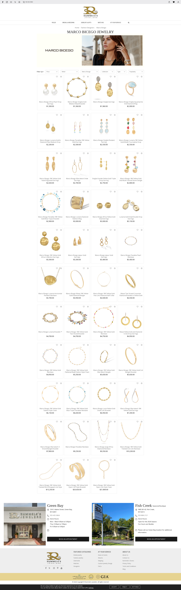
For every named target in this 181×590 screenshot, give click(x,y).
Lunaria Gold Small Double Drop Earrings (130, 218)
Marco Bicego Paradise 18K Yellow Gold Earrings (77, 141)
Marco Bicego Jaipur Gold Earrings (77, 256)
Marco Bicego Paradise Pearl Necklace (131, 256)
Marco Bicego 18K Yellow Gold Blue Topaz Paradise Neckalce (77, 409)
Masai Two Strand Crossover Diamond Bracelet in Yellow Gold (130, 294)
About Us (125, 555)
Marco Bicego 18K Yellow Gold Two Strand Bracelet (77, 333)
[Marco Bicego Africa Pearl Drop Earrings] (50, 88)
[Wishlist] (174, 2)
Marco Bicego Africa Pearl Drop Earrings (50, 103)
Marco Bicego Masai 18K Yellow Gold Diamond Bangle (77, 294)
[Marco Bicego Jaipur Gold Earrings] (77, 241)
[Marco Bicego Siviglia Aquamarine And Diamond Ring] (131, 88)
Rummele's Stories (128, 561)
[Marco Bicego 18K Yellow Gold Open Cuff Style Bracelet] (77, 471)
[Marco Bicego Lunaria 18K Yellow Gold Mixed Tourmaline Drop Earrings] (131, 126)
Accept (114, 587)
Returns (100, 558)
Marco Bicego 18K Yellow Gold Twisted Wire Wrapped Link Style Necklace (50, 487)
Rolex (54, 22)
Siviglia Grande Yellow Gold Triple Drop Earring (104, 179)
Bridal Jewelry (78, 555)
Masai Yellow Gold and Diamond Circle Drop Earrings (131, 333)
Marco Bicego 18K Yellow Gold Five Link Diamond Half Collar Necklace (104, 295)
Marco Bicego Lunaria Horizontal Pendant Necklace (50, 294)
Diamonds (77, 561)
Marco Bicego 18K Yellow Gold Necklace (104, 333)
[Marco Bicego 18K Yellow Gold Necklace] (104, 318)
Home (77, 28)
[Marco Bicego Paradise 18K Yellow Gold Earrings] (77, 126)
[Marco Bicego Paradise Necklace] (77, 433)
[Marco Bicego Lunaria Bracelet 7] (50, 318)
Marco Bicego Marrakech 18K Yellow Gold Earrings (130, 409)
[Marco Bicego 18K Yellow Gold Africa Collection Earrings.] (50, 241)
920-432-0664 (55, 515)
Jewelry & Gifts (86, 22)
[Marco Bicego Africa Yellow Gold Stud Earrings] (104, 203)
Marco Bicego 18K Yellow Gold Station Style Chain (50, 409)
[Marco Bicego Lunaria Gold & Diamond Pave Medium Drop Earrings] (50, 126)
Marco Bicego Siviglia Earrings (104, 102)
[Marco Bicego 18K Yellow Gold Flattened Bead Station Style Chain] (77, 356)
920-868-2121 (143, 515)
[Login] (178, 2)
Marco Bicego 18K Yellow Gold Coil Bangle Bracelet (131, 371)
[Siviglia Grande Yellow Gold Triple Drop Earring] (104, 164)
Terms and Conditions (129, 566)
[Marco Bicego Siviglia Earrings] (104, 88)
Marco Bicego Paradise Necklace (77, 447)
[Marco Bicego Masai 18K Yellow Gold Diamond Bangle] (77, 279)
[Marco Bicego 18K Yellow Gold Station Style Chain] (50, 394)
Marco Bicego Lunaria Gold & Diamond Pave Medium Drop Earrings (50, 142)
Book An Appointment (68, 539)
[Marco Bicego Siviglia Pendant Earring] (104, 126)
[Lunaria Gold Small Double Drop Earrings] (131, 203)
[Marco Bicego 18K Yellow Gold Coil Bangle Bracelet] (131, 356)
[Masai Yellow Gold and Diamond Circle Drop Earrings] (131, 318)
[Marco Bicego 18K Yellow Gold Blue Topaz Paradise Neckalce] (77, 394)
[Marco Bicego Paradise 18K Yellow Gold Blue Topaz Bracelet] (50, 203)
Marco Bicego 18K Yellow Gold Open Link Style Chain (104, 486)
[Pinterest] (57, 568)
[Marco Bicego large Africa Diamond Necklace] (104, 433)
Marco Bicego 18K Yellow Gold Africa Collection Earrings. (50, 256)
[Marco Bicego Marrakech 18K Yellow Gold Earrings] (131, 394)
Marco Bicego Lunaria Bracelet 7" (50, 332)
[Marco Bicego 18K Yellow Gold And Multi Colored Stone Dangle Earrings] (131, 164)
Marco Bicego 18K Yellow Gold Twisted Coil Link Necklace (130, 448)
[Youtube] (11, 1)
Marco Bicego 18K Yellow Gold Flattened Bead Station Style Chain (77, 371)
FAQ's (100, 566)
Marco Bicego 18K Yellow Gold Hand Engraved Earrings (50, 179)
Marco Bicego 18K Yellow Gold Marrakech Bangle (104, 371)
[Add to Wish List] (57, 77)
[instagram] (7, 1)
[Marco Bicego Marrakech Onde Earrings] (77, 164)
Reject (124, 587)
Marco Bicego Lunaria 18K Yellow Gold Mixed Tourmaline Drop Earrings (131, 142)
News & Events (102, 555)
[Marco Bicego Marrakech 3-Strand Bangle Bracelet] (50, 433)
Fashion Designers (87, 28)
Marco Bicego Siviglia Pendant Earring (104, 141)
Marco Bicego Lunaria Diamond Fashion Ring (77, 218)
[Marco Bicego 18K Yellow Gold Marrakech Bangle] (104, 356)
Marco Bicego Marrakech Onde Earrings (77, 179)
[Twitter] (15, 1)
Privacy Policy (127, 563)
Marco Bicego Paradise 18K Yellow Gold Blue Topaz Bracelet (50, 218)
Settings (135, 587)
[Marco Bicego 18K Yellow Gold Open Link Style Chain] (104, 471)
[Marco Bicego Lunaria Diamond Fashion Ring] (77, 203)
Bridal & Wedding (68, 22)
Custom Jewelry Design (105, 563)
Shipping (100, 561)
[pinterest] (19, 1)
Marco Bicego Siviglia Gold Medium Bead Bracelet (77, 103)
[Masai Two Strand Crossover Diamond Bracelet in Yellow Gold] (131, 279)
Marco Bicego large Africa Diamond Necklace (104, 448)
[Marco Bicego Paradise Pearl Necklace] (131, 241)
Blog (124, 569)
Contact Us (126, 558)
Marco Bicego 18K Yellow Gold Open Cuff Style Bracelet (77, 486)
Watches (101, 22)
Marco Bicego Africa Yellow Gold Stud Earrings (104, 218)
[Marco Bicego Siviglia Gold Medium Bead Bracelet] (77, 88)
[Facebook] (3, 1)
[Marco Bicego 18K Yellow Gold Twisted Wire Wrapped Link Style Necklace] (50, 471)
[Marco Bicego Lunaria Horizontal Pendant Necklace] (50, 279)
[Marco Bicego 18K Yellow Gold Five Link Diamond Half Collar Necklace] (104, 279)
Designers (77, 566)
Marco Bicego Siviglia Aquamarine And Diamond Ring (131, 103)
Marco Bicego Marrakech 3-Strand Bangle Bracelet (50, 448)
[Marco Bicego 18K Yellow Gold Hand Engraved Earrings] (50, 164)
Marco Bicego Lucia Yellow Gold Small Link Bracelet (104, 409)
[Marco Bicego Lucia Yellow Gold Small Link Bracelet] (104, 394)
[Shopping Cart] (169, 2)
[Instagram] (54, 568)
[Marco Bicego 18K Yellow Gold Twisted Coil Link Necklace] (131, 433)
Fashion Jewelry (78, 558)
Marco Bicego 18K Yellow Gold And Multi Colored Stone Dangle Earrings (130, 180)
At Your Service (115, 22)
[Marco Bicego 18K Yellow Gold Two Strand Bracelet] (77, 318)
